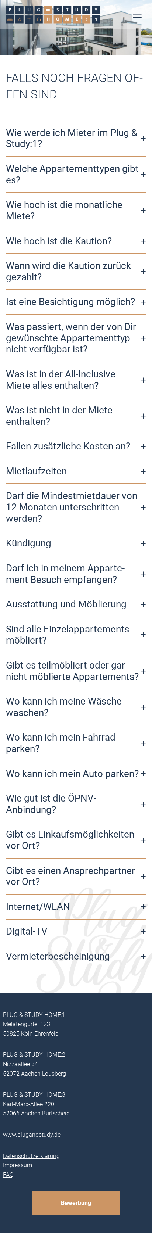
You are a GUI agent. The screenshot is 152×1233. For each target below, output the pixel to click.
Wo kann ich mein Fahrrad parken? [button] (60, 743)
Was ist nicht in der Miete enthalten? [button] (59, 416)
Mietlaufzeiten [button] (36, 471)
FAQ (8, 1174)
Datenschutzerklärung (31, 1156)
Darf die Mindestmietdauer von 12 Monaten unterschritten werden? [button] (71, 507)
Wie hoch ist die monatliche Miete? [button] (64, 210)
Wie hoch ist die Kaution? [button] (59, 241)
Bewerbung (76, 1203)
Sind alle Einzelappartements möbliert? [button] (67, 635)
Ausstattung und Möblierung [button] (66, 604)
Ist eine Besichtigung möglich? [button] (70, 301)
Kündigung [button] (28, 543)
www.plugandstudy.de (32, 1134)
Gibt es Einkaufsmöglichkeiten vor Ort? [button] (70, 840)
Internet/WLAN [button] (38, 906)
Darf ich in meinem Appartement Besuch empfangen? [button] (65, 574)
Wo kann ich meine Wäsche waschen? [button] (64, 707)
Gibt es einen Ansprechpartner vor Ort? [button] (70, 876)
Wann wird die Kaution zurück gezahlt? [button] (68, 271)
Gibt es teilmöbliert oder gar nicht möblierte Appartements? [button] (72, 671)
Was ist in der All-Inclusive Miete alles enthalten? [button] (60, 380)
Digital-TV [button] (27, 931)
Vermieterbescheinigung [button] (58, 956)
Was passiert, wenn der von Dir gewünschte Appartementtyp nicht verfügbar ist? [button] (71, 338)
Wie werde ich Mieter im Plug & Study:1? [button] (71, 138)
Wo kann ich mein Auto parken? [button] (72, 773)
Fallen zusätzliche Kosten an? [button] (68, 446)
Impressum (17, 1165)
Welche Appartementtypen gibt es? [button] (72, 174)
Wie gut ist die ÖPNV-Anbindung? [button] (51, 804)
